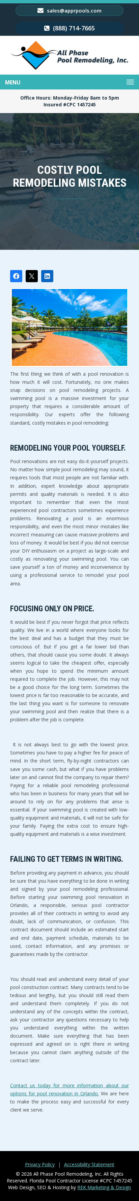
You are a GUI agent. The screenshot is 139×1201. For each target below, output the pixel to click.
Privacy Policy (40, 1164)
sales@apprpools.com (74, 10)
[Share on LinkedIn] (47, 276)
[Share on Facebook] (16, 276)
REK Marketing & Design (104, 1187)
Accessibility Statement (89, 1164)
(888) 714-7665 (73, 28)
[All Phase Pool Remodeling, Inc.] (69, 55)
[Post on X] (32, 276)
